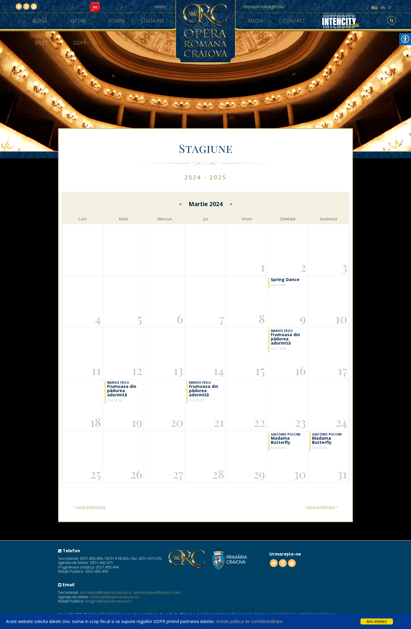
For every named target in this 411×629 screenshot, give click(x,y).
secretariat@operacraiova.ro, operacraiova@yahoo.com (130, 592)
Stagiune (152, 20)
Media (255, 20)
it (389, 7)
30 (299, 474)
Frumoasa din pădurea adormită (285, 339)
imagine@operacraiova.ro (108, 601)
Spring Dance (285, 279)
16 (300, 370)
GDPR (79, 42)
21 (219, 422)
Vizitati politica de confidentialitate (249, 621)
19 (136, 422)
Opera (78, 20)
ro (375, 7)
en (383, 7)
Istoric (160, 6)
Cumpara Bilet (41, 39)
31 (342, 474)
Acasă (39, 20)
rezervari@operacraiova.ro (114, 597)
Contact (294, 20)
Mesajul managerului (263, 6)
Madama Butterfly (280, 440)
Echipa (116, 20)
